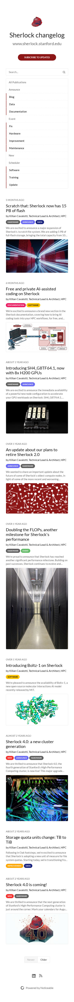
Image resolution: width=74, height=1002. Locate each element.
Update (13, 184)
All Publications (17, 82)
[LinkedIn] (35, 975)
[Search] (64, 72)
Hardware (14, 133)
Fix (11, 126)
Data (12, 104)
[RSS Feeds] (40, 975)
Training (13, 177)
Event (12, 118)
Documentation (18, 111)
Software (14, 170)
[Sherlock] (37, 22)
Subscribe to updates (37, 57)
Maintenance (16, 148)
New (11, 155)
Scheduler (14, 162)
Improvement (16, 140)
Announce (14, 89)
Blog (11, 96)
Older (43, 959)
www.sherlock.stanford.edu (37, 43)
